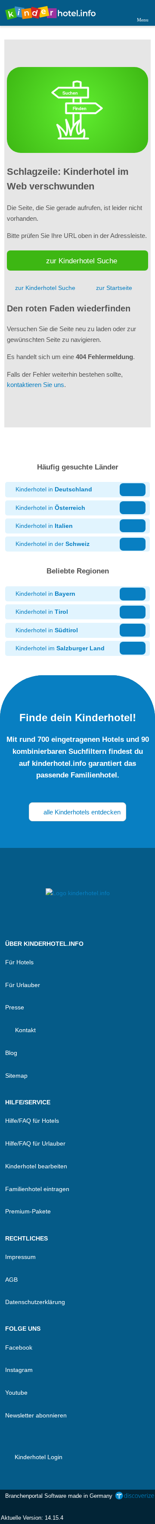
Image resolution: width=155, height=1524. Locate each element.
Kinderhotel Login (37, 1457)
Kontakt (24, 1030)
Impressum (20, 1256)
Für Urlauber (22, 984)
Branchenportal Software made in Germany (57, 1500)
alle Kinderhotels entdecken (81, 812)
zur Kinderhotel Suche (81, 260)
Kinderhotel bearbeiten (36, 1166)
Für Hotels (19, 962)
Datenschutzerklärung (35, 1301)
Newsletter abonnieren (36, 1415)
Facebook (18, 1347)
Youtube (16, 1392)
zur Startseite (114, 287)
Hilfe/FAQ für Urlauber (35, 1143)
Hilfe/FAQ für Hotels (32, 1120)
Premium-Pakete (28, 1211)
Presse (14, 1007)
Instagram (19, 1369)
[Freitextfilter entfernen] (116, 12)
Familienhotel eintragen (37, 1189)
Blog (11, 1052)
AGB (11, 1279)
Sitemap (16, 1075)
